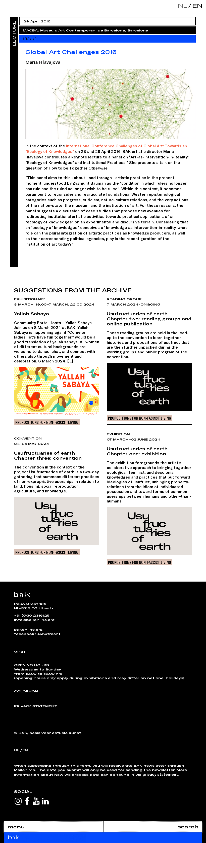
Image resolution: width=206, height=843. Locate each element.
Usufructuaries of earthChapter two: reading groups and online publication (149, 318)
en (196, 6)
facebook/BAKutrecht (37, 633)
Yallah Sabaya (31, 313)
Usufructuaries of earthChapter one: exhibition (137, 451)
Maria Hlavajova (42, 62)
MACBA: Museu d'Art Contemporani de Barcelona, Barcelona (86, 30)
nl (182, 6)
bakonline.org (28, 629)
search (188, 826)
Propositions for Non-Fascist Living (46, 422)
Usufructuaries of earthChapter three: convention (48, 455)
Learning (29, 38)
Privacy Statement (35, 706)
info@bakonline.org (34, 619)
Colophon (26, 691)
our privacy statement (156, 774)
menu (16, 826)
